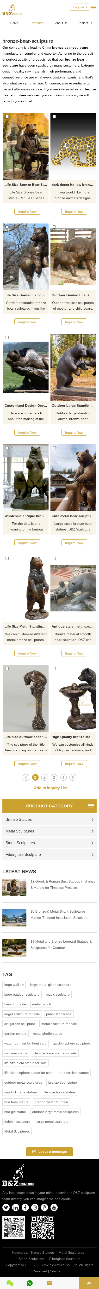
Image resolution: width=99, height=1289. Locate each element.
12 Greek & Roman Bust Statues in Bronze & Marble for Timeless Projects (63, 884)
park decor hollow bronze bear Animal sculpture (74, 185)
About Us (61, 23)
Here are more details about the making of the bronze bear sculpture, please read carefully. (26, 416)
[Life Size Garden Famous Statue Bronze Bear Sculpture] (26, 256)
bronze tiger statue (62, 1082)
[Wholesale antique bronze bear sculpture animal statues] (26, 477)
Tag (7, 974)
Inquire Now (27, 211)
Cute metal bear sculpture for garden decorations (74, 516)
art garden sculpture (19, 1024)
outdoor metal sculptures (23, 1082)
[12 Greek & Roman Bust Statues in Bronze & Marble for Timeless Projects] (14, 887)
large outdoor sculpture (22, 994)
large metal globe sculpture (50, 985)
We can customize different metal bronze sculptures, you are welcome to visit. (26, 637)
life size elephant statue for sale (28, 1073)
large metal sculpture (52, 1121)
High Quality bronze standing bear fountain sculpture (74, 737)
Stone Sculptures (20, 843)
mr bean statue (15, 1053)
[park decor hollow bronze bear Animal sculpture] (73, 146)
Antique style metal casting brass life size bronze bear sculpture (74, 626)
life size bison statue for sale (55, 1053)
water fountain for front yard (25, 1043)
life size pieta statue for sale (25, 1063)
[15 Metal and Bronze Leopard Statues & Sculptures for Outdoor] (14, 947)
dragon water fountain (51, 1102)
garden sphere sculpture (71, 1043)
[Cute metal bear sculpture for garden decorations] (73, 477)
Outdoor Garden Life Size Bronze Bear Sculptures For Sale (74, 295)
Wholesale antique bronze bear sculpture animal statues (27, 516)
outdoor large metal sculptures (55, 1112)
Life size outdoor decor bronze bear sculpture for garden (27, 737)
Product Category (49, 806)
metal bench (41, 1004)
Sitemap (56, 1271)
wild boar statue (16, 1102)
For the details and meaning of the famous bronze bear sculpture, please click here (25, 527)
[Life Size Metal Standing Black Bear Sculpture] (26, 588)
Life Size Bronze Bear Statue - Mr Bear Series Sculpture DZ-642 (27, 185)
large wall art (14, 985)
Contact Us (85, 23)
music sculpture (58, 994)
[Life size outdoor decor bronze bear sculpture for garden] (26, 698)
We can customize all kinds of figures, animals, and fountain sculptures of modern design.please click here (73, 748)
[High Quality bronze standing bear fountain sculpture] (73, 698)
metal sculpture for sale (59, 1024)
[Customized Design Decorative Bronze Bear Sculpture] (26, 367)
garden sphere (15, 1033)
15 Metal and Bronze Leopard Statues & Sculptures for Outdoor (61, 945)
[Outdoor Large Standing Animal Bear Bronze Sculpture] (73, 367)
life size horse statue (59, 1092)
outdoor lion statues (74, 1073)
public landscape (59, 1014)
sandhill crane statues (20, 1092)
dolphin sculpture (17, 1121)
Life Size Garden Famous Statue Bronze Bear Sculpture (27, 295)
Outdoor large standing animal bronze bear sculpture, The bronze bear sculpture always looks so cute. (73, 416)
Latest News (19, 871)
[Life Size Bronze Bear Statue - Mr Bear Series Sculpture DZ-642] (26, 146)
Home (14, 23)
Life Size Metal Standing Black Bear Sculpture (27, 626)
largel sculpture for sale (22, 1014)
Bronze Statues (19, 819)
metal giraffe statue (47, 1033)
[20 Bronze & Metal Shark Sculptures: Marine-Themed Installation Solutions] (14, 917)
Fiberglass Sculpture (23, 854)
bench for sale (15, 1004)
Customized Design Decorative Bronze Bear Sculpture (27, 405)
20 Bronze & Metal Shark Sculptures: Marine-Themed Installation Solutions (59, 915)
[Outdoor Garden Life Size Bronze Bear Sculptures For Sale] (73, 256)
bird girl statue (15, 1112)
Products (37, 23)
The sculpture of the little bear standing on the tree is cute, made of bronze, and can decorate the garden (26, 748)
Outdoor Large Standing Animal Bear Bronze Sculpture (74, 405)
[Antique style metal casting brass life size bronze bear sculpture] (73, 588)
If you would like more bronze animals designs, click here (73, 195)
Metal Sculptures (20, 831)
